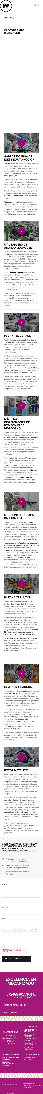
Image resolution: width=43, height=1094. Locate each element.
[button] (39, 6)
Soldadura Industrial (28, 1048)
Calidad (10, 1041)
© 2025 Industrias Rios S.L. (10, 1085)
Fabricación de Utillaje (30, 1039)
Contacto (10, 1044)
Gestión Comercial (10, 1038)
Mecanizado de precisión (30, 1031)
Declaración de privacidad (33, 1085)
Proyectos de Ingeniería (29, 1035)
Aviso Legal (28, 1087)
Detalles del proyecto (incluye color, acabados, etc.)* (19, 930)
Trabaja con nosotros (29, 1058)
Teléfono (5, 907)
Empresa (5, 896)
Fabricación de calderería (30, 1044)
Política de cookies (28, 1084)
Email (4, 918)
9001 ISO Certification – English (8, 1063)
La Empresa (10, 1035)
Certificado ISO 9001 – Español (10, 1058)
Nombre (4, 884)
